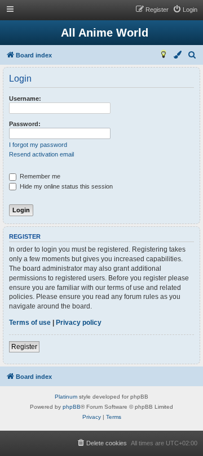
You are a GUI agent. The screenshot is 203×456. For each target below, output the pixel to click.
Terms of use (30, 323)
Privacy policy (79, 323)
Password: (25, 123)
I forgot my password (38, 144)
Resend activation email (41, 154)
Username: (25, 98)
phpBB (72, 407)
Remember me (39, 176)
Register (24, 347)
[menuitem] (185, 9)
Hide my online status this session (65, 186)
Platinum (66, 397)
